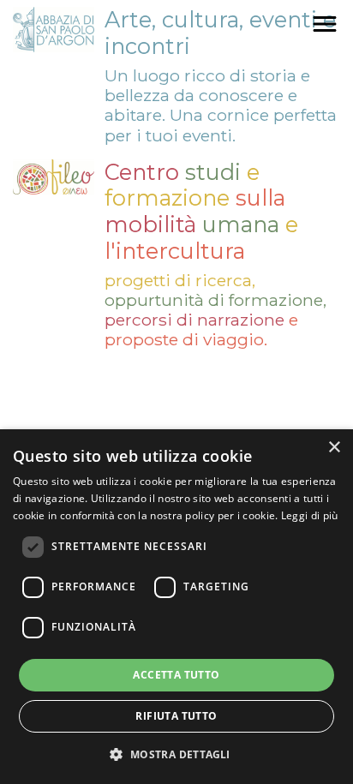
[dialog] (176, 606)
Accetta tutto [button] (176, 674)
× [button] (333, 447)
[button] (176, 754)
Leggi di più (309, 515)
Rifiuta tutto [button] (176, 716)
